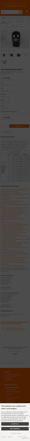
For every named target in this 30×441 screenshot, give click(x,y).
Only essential (15, 428)
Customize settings (15, 433)
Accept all (15, 424)
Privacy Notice (23, 437)
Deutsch (3, 437)
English (10, 437)
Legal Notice (25, 438)
